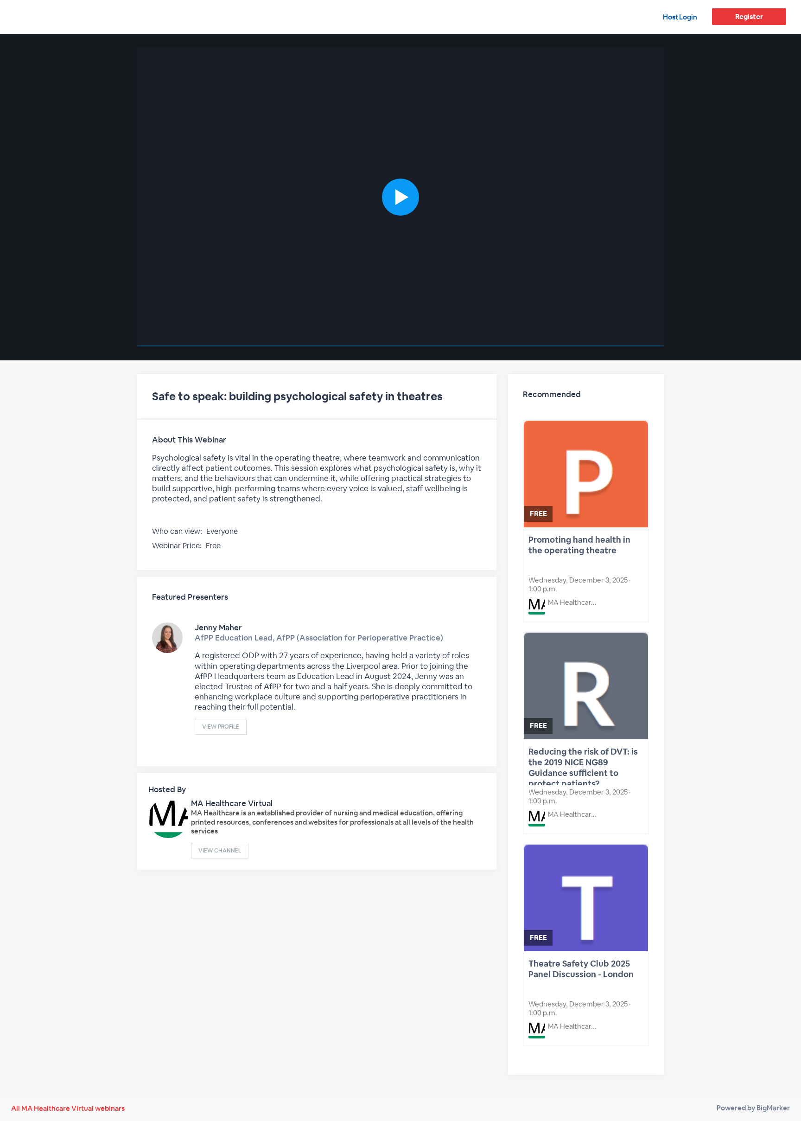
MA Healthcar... (572, 602)
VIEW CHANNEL (219, 850)
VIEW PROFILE (220, 726)
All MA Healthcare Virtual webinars (68, 1108)
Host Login (680, 17)
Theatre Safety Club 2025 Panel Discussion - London (581, 969)
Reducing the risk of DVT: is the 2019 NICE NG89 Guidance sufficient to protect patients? (583, 765)
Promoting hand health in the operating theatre (579, 545)
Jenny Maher (218, 627)
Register (749, 16)
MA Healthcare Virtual (232, 803)
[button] (400, 197)
